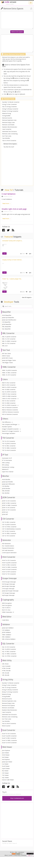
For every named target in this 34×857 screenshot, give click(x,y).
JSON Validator (6, 632)
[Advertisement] (17, 167)
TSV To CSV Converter (8, 441)
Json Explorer (6, 750)
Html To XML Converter (9, 565)
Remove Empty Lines (8, 122)
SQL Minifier (6, 493)
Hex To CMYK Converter (9, 392)
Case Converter (6, 129)
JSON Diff (5, 514)
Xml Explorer (6, 759)
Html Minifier (6, 479)
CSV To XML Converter (8, 522)
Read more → (7, 203)
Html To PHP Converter (9, 572)
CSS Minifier (5, 486)
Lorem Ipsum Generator (9, 552)
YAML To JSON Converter (9, 370)
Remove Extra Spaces (8, 705)
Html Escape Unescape (9, 582)
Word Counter (6, 726)
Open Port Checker (7, 472)
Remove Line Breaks (8, 125)
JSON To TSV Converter (9, 510)
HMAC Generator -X (8, 612)
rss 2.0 (13, 853)
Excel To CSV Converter (9, 733)
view (4, 253)
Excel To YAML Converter (9, 740)
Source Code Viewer (8, 780)
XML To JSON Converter (9, 337)
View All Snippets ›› (27, 297)
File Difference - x (7, 422)
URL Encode (5, 673)
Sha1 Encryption (7, 605)
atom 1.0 (18, 853)
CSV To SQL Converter (8, 531)
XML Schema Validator (9, 639)
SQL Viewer (5, 777)
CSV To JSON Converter (9, 524)
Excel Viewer (6, 766)
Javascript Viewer (7, 762)
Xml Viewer (5, 757)
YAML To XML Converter (9, 373)
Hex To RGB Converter (8, 389)
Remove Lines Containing (10, 134)
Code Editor (5, 620)
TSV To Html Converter (9, 450)
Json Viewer (5, 753)
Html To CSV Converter (9, 560)
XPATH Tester (6, 356)
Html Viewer (6, 755)
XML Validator (6, 637)
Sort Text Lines (6, 136)
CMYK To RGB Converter (9, 396)
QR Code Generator (8, 550)
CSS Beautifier (6, 322)
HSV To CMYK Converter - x (10, 405)
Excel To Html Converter (9, 742)
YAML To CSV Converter (9, 375)
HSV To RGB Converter (9, 403)
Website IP (5, 469)
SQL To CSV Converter (8, 647)
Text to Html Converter (9, 140)
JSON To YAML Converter (9, 505)
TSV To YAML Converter (9, 448)
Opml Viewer (6, 768)
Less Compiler (6, 666)
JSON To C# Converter (8, 507)
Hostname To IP (7, 458)
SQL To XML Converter (9, 651)
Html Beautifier (6, 315)
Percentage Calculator (8, 433)
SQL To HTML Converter (9, 656)
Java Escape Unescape (8, 586)
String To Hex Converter (9, 104)
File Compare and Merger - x (10, 424)
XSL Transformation (8, 546)
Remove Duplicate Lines (9, 120)
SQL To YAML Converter (9, 654)
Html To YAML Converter (9, 567)
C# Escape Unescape (8, 588)
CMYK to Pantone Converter (10, 412)
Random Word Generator (9, 127)
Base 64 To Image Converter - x (11, 431)
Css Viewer (5, 764)
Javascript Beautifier (8, 317)
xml (21, 853)
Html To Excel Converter (9, 569)
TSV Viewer (5, 775)
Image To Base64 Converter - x (11, 429)
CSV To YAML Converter (9, 533)
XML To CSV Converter (8, 339)
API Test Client (6, 353)
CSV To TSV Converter (8, 536)
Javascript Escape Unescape (10, 591)
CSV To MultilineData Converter (11, 529)
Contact (10, 855)
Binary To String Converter (10, 111)
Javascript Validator (8, 628)
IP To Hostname (7, 460)
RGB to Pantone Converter (10, 410)
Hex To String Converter (9, 106)
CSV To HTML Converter (9, 527)
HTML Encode (6, 668)
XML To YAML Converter (9, 341)
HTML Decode (6, 670)
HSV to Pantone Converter (10, 414)
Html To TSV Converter (9, 574)
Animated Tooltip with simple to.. (12, 241)
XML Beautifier (6, 326)
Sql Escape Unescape (8, 595)
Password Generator (8, 548)
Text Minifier (6, 138)
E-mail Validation (8, 194)
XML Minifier (6, 491)
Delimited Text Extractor (9, 131)
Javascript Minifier (7, 482)
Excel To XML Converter (9, 738)
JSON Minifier (6, 488)
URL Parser (5, 664)
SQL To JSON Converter (9, 649)
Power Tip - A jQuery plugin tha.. (12, 279)
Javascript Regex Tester (9, 360)
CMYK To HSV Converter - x (10, 398)
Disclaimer (23, 855)
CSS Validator (6, 630)
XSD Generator (6, 543)
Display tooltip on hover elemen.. (12, 260)
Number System (7, 426)
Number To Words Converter (10, 102)
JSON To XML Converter (9, 503)
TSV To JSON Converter (9, 443)
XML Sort (5, 346)
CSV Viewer (5, 773)
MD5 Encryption (7, 603)
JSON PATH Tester (7, 358)
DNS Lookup (6, 462)
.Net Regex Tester (7, 362)
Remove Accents (7, 118)
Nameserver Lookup (8, 467)
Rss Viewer (5, 771)
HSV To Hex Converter (8, 401)
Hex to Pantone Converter (10, 407)
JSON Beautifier (6, 324)
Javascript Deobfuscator (9, 320)
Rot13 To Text (6, 610)
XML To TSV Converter (8, 343)
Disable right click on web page (14, 209)
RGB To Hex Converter (8, 383)
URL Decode (5, 675)
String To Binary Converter (10, 109)
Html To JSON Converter (9, 563)
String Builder (6, 115)
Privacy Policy (17, 855)
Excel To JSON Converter (9, 736)
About (6, 855)
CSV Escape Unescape (8, 593)
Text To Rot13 (6, 607)
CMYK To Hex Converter (9, 394)
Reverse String (6, 113)
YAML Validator (6, 635)
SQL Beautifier (6, 329)
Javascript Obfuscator (8, 484)
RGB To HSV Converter (9, 385)
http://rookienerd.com (17, 798)
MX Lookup (5, 465)
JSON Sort (5, 512)
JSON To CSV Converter (9, 501)
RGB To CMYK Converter (9, 387)
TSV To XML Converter (8, 446)
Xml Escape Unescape (8, 584)
